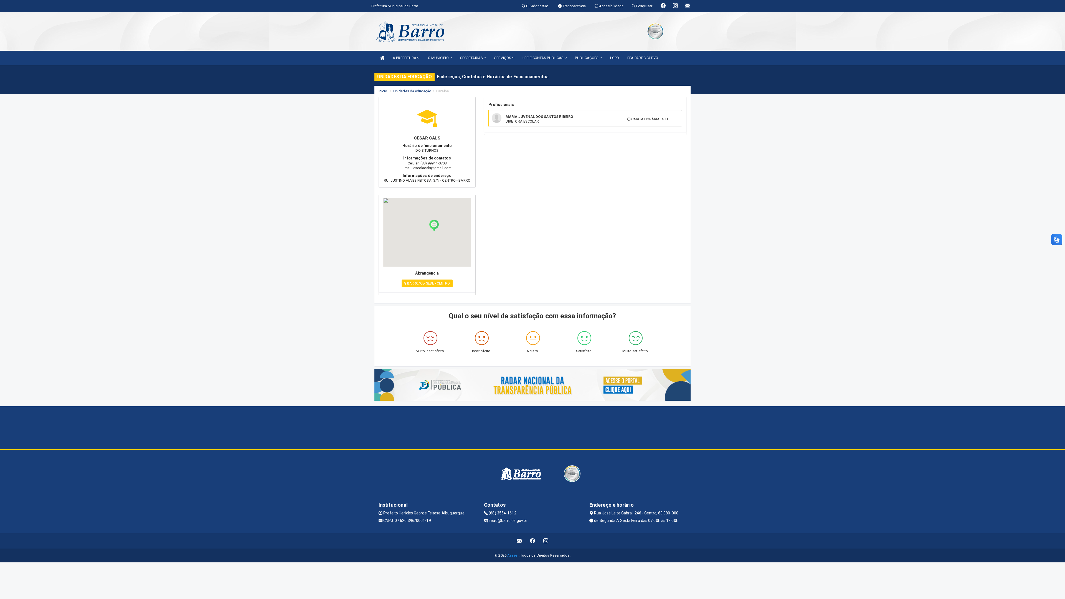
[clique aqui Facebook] (532, 541)
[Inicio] (382, 58)
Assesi (513, 555)
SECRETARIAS (472, 58)
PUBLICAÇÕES (587, 58)
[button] (434, 225)
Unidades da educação (412, 91)
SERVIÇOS (503, 58)
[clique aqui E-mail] (519, 541)
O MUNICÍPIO (439, 58)
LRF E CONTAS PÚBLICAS (543, 58)
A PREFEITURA (405, 58)
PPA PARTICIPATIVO (642, 58)
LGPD (614, 58)
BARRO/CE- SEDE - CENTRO (428, 283)
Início (383, 91)
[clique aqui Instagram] (546, 541)
